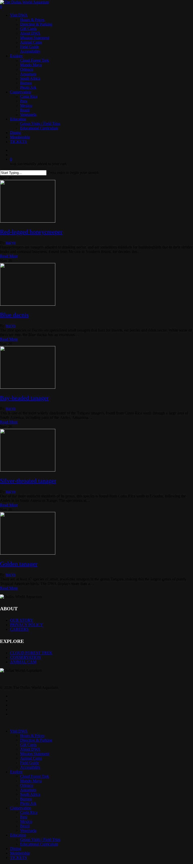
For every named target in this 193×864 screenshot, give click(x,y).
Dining (15, 848)
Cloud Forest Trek (34, 776)
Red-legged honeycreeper (31, 232)
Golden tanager (18, 564)
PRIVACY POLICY (26, 625)
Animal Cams (31, 758)
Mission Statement (34, 754)
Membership (20, 853)
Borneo (26, 799)
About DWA (30, 749)
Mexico (26, 821)
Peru (23, 817)
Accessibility (30, 767)
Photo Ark (28, 803)
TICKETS (18, 857)
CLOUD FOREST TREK (31, 653)
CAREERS (19, 629)
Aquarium (28, 790)
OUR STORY (21, 620)
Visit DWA (19, 731)
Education (18, 835)
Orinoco (26, 785)
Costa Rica (28, 812)
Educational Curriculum (39, 844)
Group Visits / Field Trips (40, 839)
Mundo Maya (31, 781)
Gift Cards (28, 745)
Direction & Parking (36, 740)
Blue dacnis (14, 315)
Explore (16, 772)
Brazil (25, 826)
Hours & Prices (32, 736)
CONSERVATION (25, 657)
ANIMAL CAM (23, 662)
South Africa (30, 794)
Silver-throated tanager (28, 481)
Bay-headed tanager (24, 398)
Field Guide (29, 763)
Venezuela (28, 830)
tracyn (11, 242)
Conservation (20, 808)
